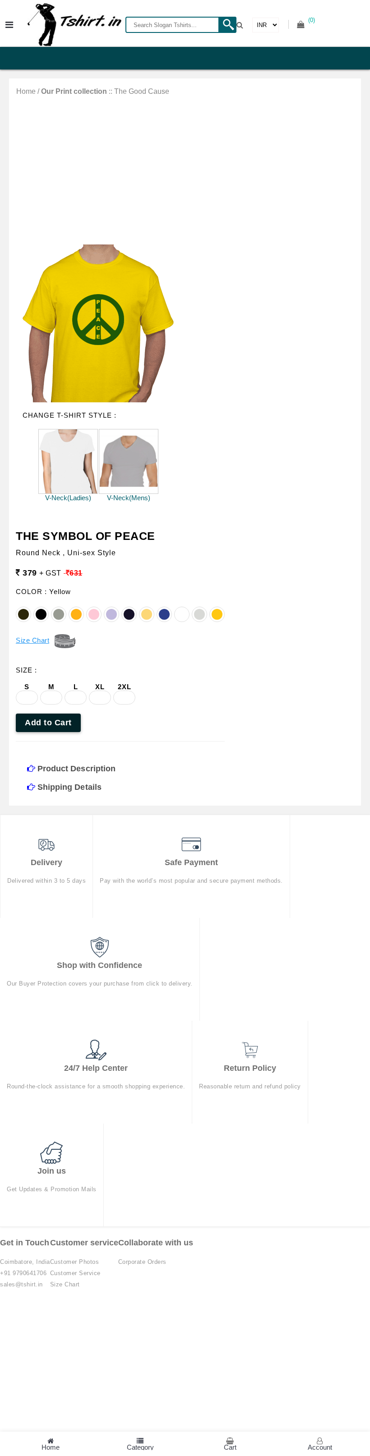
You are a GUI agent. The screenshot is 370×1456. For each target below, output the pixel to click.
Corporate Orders (142, 1261)
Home (26, 91)
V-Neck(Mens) (128, 498)
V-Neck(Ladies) (68, 498)
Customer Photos (74, 1261)
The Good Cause (141, 91)
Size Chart (65, 1284)
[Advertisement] (185, 163)
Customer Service (75, 1273)
